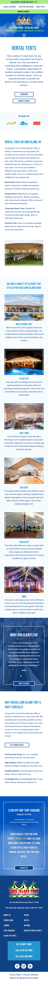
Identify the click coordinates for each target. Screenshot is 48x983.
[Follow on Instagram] (23, 966)
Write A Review (24, 683)
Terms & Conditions (30, 975)
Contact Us (24, 868)
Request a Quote (23, 11)
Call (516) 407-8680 (24, 950)
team (28, 754)
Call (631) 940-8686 (24, 956)
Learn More (24, 94)
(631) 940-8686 (16, 27)
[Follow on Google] (30, 966)
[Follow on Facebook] (17, 966)
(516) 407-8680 (32, 27)
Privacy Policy (15, 975)
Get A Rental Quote (17, 745)
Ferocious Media (31, 978)
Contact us (20, 839)
